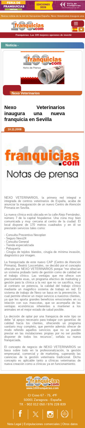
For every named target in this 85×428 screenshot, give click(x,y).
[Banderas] (77, 29)
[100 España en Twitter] (35, 414)
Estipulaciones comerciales (42, 424)
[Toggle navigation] (77, 23)
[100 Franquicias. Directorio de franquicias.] (27, 25)
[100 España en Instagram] (50, 414)
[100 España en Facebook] (20, 414)
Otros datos (70, 424)
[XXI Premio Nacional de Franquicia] (65, 413)
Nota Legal (14, 424)
